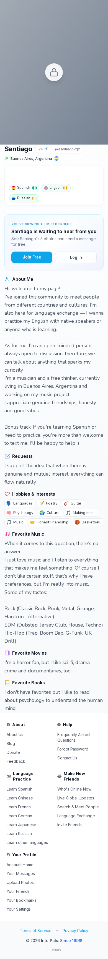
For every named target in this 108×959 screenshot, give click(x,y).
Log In (76, 257)
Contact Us (67, 758)
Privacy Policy (75, 930)
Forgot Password (72, 749)
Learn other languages (27, 842)
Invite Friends (69, 824)
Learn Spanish (19, 789)
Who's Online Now (74, 789)
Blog (11, 743)
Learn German (19, 815)
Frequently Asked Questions (73, 737)
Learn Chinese (20, 798)
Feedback (16, 761)
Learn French (19, 806)
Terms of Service (36, 930)
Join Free (32, 257)
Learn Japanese (21, 824)
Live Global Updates (75, 798)
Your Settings (19, 909)
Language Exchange (76, 815)
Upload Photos (20, 882)
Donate (13, 752)
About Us (15, 734)
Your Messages (21, 873)
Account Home (20, 864)
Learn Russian (19, 833)
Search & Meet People (78, 806)
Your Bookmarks (22, 900)
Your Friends (18, 891)
